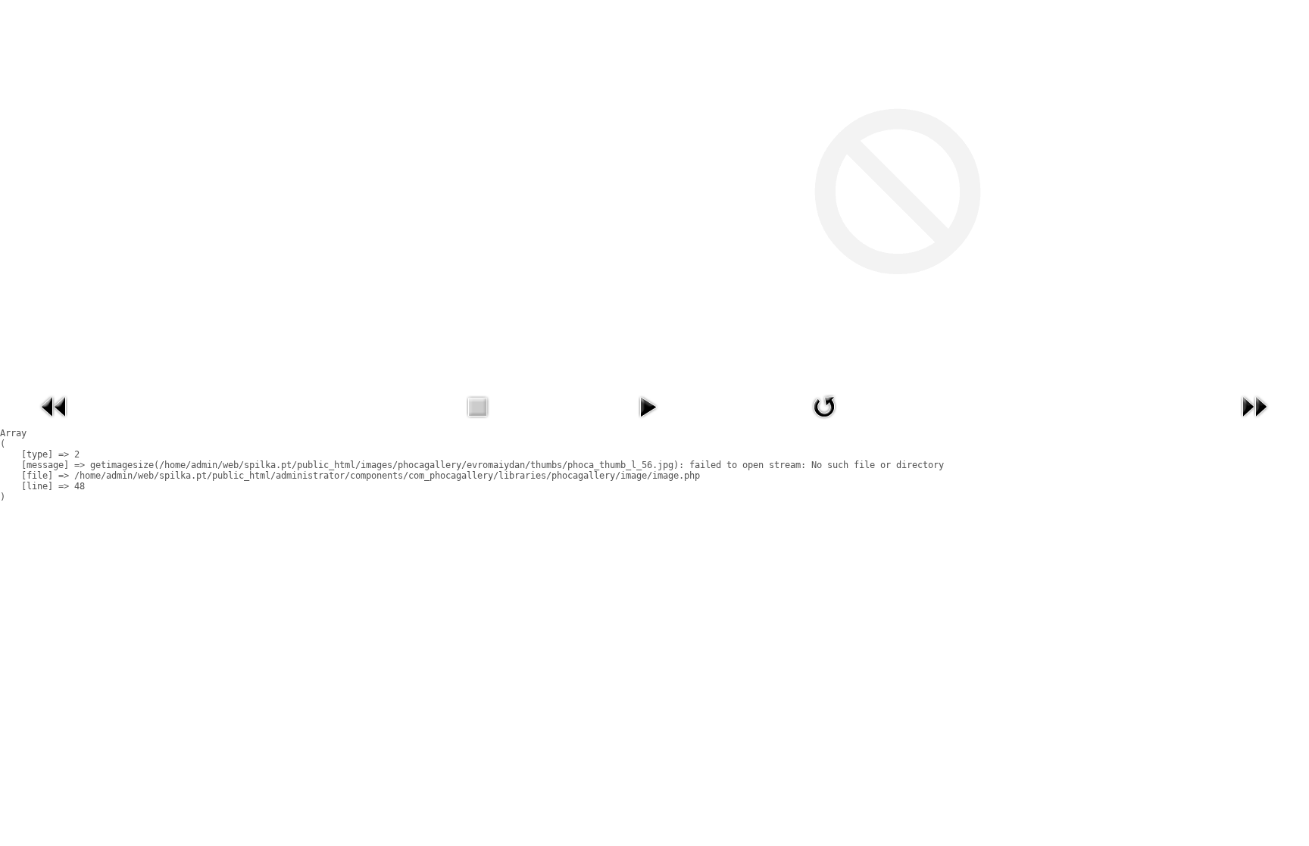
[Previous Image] (54, 422)
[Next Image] (1254, 422)
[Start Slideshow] (648, 422)
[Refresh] (824, 422)
